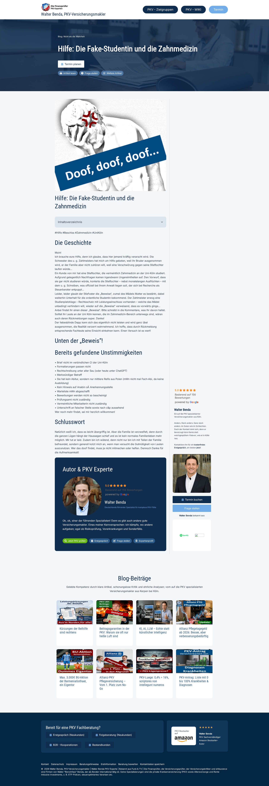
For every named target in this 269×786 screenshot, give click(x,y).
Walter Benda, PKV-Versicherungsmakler (73, 14)
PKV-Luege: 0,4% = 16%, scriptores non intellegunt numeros (154, 681)
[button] (160, 9)
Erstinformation (108, 764)
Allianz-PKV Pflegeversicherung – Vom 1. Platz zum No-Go (112, 683)
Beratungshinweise (89, 764)
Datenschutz (57, 764)
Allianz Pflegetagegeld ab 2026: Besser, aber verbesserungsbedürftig (193, 632)
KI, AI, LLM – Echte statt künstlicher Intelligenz (154, 630)
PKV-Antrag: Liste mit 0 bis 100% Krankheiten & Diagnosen (193, 681)
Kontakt (45, 764)
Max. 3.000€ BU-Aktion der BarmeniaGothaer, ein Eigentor (74, 681)
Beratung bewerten (128, 764)
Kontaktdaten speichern (152, 764)
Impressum (71, 764)
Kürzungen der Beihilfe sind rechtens (74, 630)
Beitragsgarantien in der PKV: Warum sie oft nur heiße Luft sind (114, 632)
